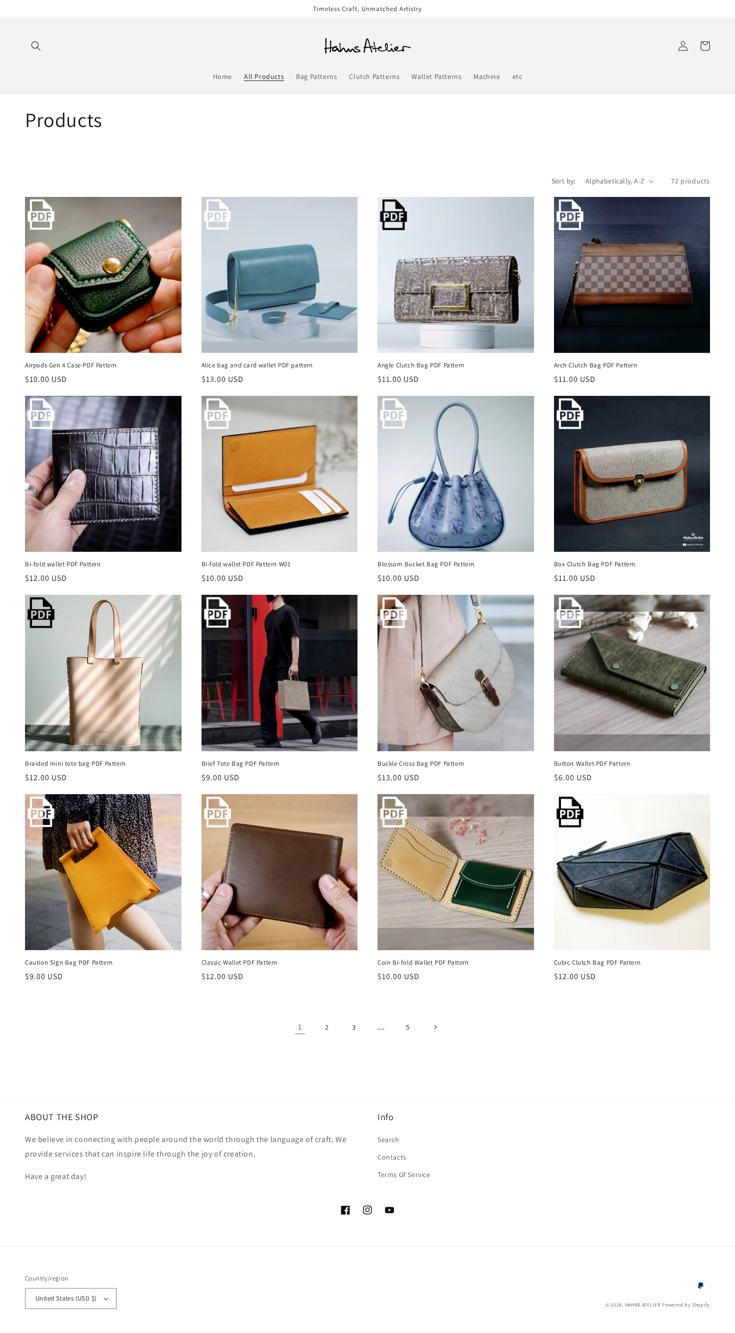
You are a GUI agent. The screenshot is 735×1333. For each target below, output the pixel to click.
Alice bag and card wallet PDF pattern (257, 365)
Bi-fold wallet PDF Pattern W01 (246, 564)
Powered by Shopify (686, 1305)
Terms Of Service (404, 1174)
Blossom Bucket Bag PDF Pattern (426, 564)
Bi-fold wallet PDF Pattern (63, 564)
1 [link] (300, 1027)
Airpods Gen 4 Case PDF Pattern (71, 365)
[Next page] (435, 1027)
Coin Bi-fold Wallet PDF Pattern (423, 963)
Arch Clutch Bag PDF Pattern (596, 365)
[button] (36, 46)
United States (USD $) (66, 1298)
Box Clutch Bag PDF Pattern (595, 564)
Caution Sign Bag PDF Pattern (69, 963)
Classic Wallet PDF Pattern (240, 963)
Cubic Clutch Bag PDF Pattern (597, 963)
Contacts (392, 1157)
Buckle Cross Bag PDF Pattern (421, 764)
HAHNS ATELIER (643, 1305)
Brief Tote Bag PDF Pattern (241, 764)
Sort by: (564, 180)
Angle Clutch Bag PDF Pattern (421, 365)
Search (389, 1139)
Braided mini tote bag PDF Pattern (75, 764)
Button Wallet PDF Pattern (592, 764)
